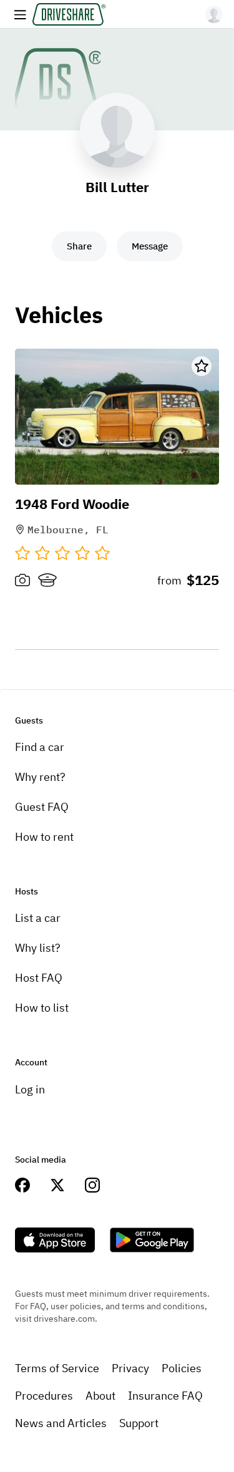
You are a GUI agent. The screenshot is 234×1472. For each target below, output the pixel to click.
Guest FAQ (42, 807)
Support (138, 1423)
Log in (30, 1089)
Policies (182, 1368)
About (100, 1395)
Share (79, 246)
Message (150, 246)
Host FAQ (38, 978)
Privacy (130, 1368)
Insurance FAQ (165, 1395)
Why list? (38, 948)
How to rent (44, 837)
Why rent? (40, 777)
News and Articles (61, 1423)
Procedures (44, 1395)
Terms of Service (57, 1368)
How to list (42, 1007)
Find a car (39, 747)
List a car (38, 918)
